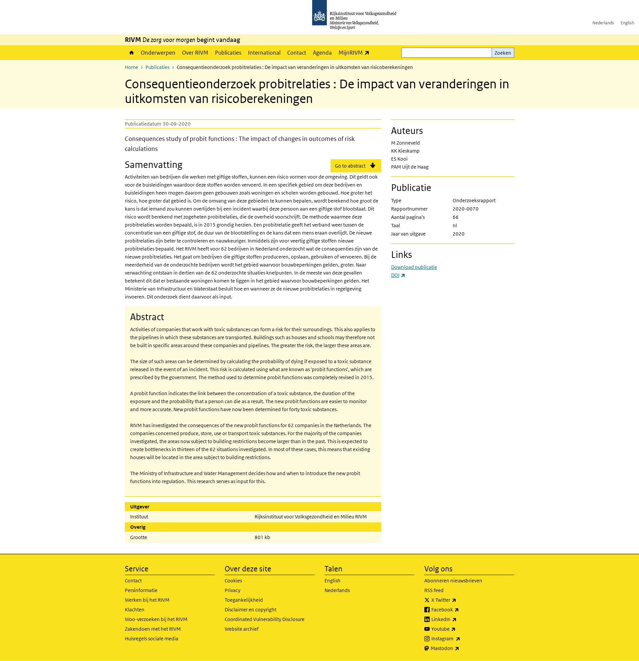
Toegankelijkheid (244, 600)
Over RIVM (195, 52)
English (627, 23)
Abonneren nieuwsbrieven (453, 580)
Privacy (232, 590)
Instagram (460, 638)
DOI (398, 275)
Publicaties (228, 52)
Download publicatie (414, 267)
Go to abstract (350, 166)
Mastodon (460, 648)
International (264, 52)
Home (131, 52)
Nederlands (603, 23)
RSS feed (434, 590)
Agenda (322, 52)
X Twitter (458, 599)
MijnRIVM (355, 52)
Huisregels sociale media (151, 638)
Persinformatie (141, 590)
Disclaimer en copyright (250, 609)
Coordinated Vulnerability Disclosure (265, 619)
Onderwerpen (158, 52)
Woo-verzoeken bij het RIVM (156, 619)
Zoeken (503, 53)
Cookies (233, 580)
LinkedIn (458, 619)
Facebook (459, 609)
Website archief (242, 629)
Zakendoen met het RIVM (153, 629)
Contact (296, 52)
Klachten (134, 609)
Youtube (458, 628)
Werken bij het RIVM (147, 600)
